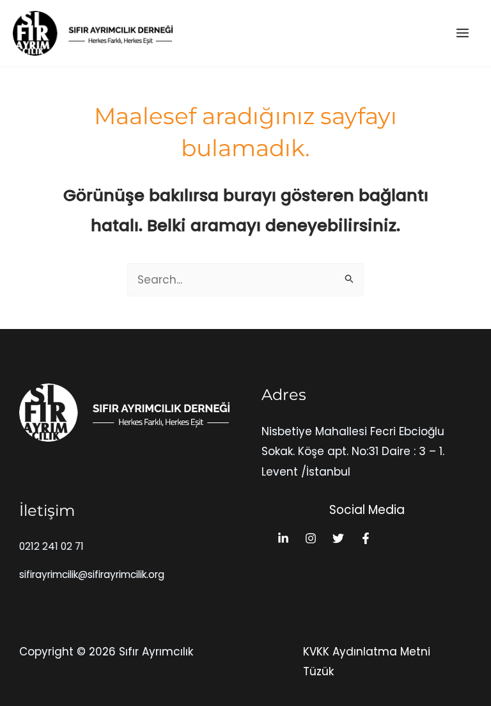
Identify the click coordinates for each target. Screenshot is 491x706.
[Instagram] (310, 538)
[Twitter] (338, 538)
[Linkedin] (283, 538)
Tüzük (318, 671)
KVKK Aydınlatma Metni (366, 651)
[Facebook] (365, 538)
